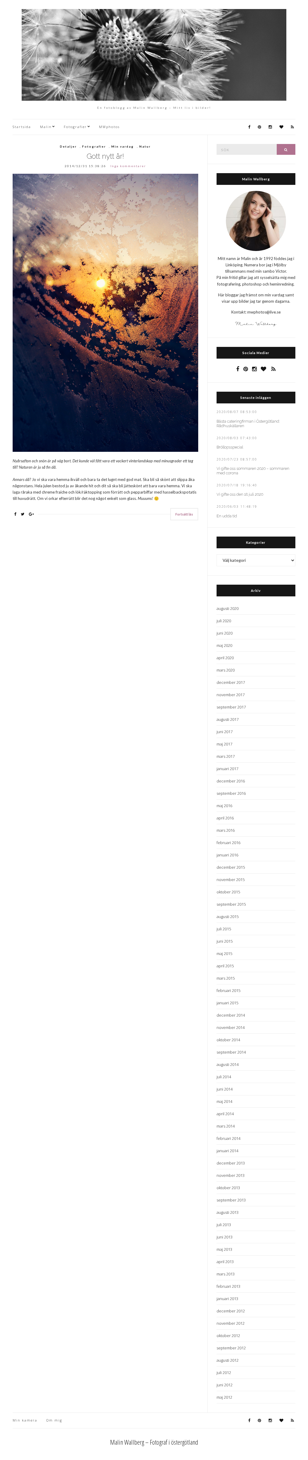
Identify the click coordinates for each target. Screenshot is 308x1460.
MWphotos (109, 126)
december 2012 (231, 1311)
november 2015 (231, 879)
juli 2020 (224, 620)
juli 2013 (224, 1224)
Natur (145, 146)
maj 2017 (224, 744)
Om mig (54, 1420)
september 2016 (231, 793)
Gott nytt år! (105, 156)
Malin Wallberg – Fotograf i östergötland (154, 1441)
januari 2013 (227, 1298)
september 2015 (231, 904)
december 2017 (231, 682)
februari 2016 (228, 842)
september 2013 (231, 1200)
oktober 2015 (228, 892)
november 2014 (231, 1027)
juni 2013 (225, 1237)
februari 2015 (228, 990)
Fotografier (75, 126)
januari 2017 (227, 768)
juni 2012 (225, 1385)
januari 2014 (227, 1150)
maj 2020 (224, 645)
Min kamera (25, 1420)
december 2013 (231, 1163)
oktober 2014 (228, 1039)
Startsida (22, 126)
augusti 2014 (228, 1064)
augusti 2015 (228, 916)
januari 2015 (227, 1002)
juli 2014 (224, 1076)
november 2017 (231, 694)
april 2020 (225, 657)
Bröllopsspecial (230, 447)
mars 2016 (226, 830)
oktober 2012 (228, 1335)
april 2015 (225, 966)
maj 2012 (224, 1397)
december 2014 (231, 1015)
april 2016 (225, 818)
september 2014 (231, 1052)
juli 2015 (224, 929)
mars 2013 (226, 1274)
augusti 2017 (228, 719)
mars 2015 (226, 978)
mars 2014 (226, 1126)
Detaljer (68, 146)
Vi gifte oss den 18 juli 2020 (240, 494)
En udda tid (227, 516)
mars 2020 (226, 670)
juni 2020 (225, 633)
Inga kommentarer (128, 166)
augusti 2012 (228, 1360)
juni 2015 (225, 941)
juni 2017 (225, 731)
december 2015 (231, 867)
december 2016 (231, 781)
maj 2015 (224, 953)
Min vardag (122, 146)
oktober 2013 (228, 1187)
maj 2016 (224, 805)
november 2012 (231, 1323)
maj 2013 (224, 1249)
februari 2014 (228, 1138)
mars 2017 (226, 756)
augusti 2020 (228, 608)
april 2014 (225, 1113)
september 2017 (231, 707)
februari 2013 (228, 1286)
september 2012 (231, 1348)
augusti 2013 (228, 1212)
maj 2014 (224, 1101)
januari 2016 (227, 855)
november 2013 (231, 1175)
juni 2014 (225, 1089)
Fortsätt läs (184, 514)
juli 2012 (224, 1372)
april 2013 (225, 1261)
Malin (46, 126)
